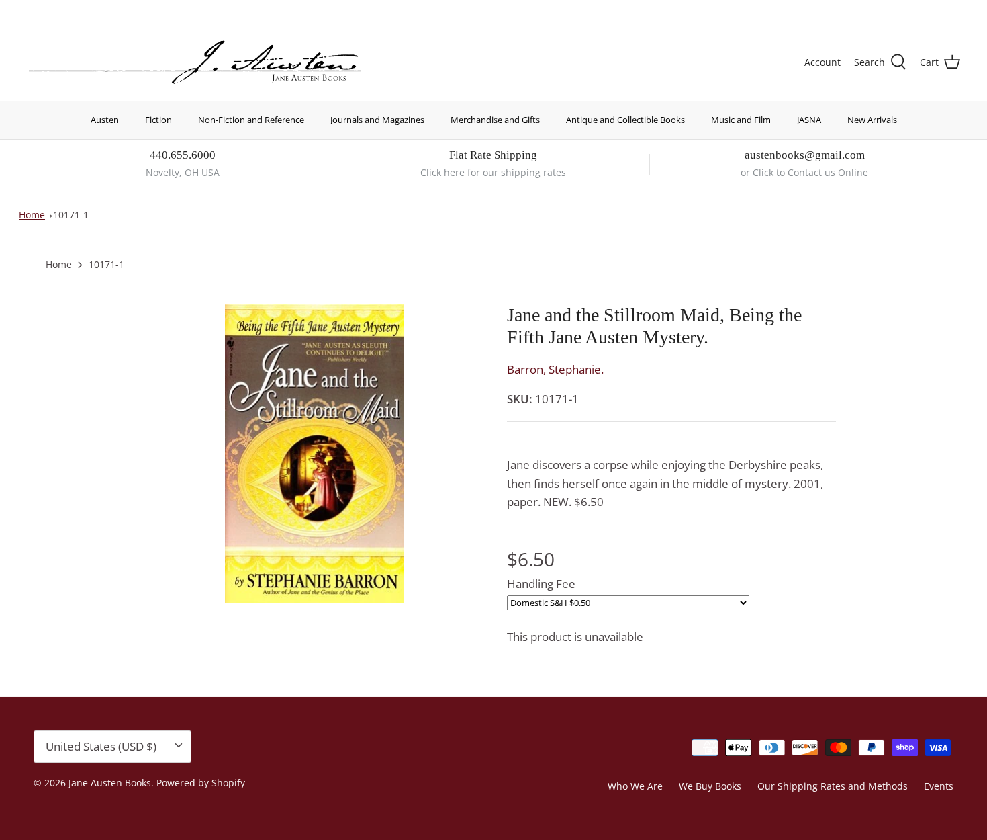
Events (938, 786)
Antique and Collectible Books (625, 120)
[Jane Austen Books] (195, 63)
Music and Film (741, 120)
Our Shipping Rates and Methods (832, 786)
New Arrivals (872, 120)
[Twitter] (32, 10)
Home (32, 214)
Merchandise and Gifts (495, 120)
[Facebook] (51, 10)
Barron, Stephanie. (555, 369)
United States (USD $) (897, 11)
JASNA (809, 120)
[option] (314, 454)
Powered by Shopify (200, 782)
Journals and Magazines (377, 120)
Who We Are (635, 786)
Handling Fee (541, 583)
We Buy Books (710, 786)
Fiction (158, 120)
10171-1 (71, 214)
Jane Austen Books (109, 782)
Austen (105, 120)
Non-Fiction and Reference (251, 120)
